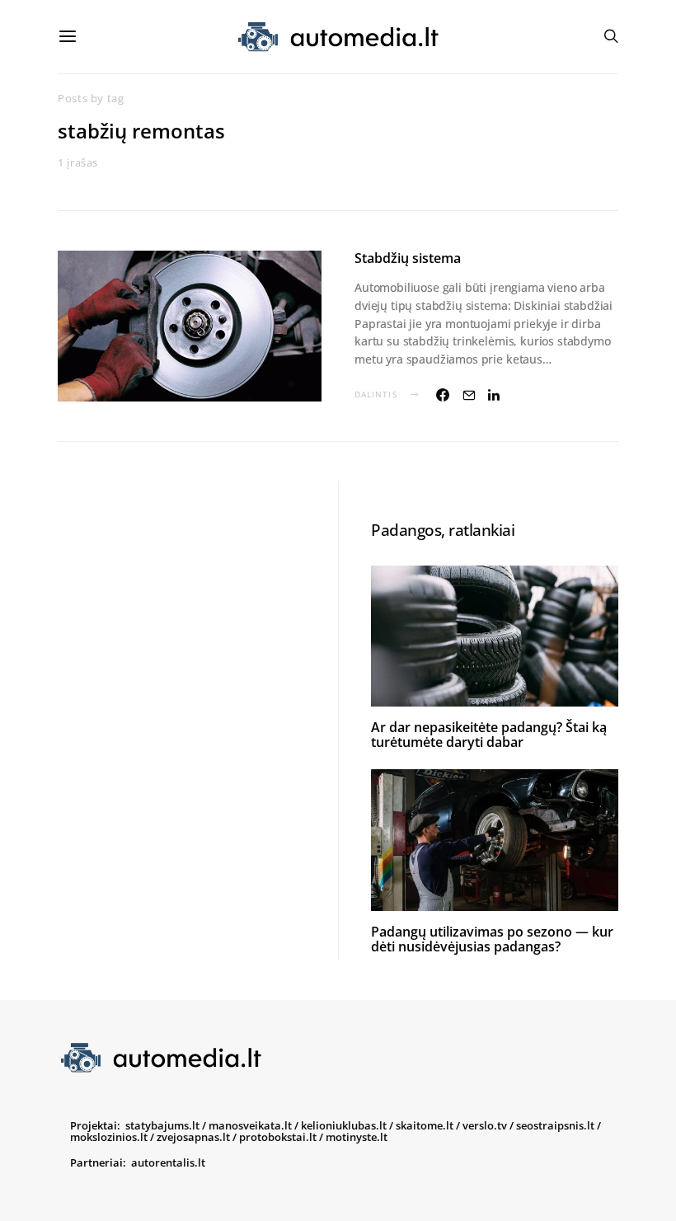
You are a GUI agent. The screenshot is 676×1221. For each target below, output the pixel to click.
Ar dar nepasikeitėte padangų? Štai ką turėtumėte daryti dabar (489, 734)
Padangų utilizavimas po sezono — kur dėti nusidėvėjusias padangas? (492, 939)
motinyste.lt (356, 1136)
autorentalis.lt (168, 1162)
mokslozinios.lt (109, 1136)
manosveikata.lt (250, 1125)
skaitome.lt (424, 1125)
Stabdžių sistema (407, 258)
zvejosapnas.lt (193, 1136)
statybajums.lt (162, 1125)
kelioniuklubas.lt (344, 1125)
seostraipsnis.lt (555, 1125)
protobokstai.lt (278, 1136)
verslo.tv (484, 1125)
